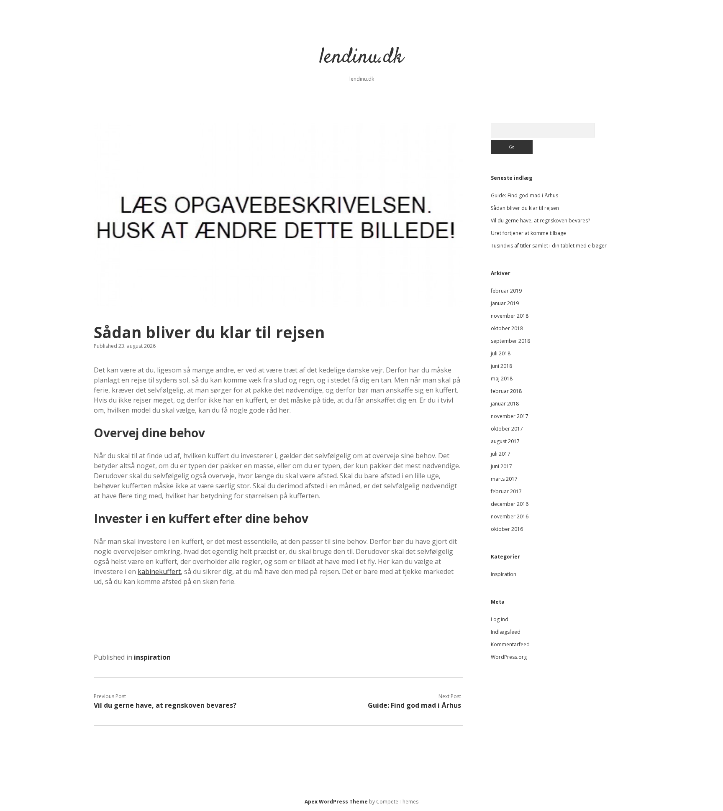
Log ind (499, 619)
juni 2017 (501, 466)
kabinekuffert (159, 571)
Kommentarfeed (510, 644)
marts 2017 (504, 478)
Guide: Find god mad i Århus (414, 705)
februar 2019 (506, 290)
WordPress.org (509, 657)
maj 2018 (502, 378)
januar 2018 (505, 403)
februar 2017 (506, 491)
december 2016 (509, 504)
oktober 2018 (507, 328)
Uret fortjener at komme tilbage (528, 233)
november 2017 (509, 416)
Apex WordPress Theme (336, 801)
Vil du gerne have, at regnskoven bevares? (165, 705)
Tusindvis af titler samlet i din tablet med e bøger (549, 245)
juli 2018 (500, 353)
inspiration (152, 657)
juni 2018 (501, 366)
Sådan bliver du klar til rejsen (525, 208)
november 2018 (509, 315)
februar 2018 (506, 391)
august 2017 (505, 441)
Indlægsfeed (505, 631)
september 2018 (510, 340)
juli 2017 (500, 453)
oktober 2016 (507, 529)
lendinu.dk (361, 57)
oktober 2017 (507, 428)
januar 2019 (505, 303)
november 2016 (509, 516)
